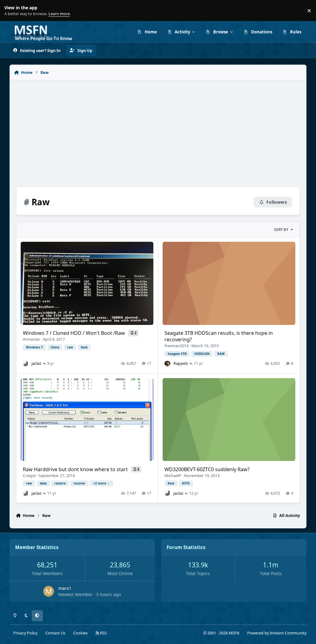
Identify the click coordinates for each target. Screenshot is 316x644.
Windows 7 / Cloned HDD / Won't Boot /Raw (74, 333)
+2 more (99, 483)
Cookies (80, 633)
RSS (103, 633)
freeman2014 (176, 345)
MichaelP (172, 475)
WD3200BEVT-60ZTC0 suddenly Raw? (207, 469)
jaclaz (36, 363)
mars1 (64, 588)
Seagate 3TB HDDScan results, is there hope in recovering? (218, 336)
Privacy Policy (25, 633)
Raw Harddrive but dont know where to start (76, 469)
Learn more (12, 11)
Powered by (276, 633)
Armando (31, 339)
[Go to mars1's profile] (48, 591)
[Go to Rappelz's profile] (167, 363)
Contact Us (55, 633)
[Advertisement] (158, 130)
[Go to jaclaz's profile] (25, 363)
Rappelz (180, 363)
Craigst (29, 475)
